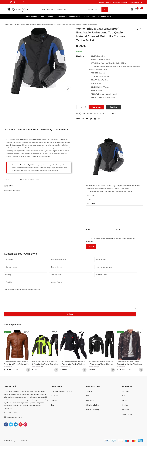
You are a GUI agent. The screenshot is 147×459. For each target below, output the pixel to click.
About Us (54, 400)
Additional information (28, 129)
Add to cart (96, 107)
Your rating (90, 195)
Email (118, 229)
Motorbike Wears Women (56, 362)
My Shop (125, 396)
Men (33, 362)
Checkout (125, 405)
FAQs (88, 396)
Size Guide (100, 113)
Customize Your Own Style (21, 165)
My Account (125, 391)
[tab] (9, 130)
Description (9, 129)
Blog (52, 405)
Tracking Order (127, 414)
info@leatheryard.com (14, 417)
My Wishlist (125, 409)
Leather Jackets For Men (24, 362)
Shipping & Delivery (93, 405)
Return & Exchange (93, 409)
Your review (91, 203)
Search (104, 9)
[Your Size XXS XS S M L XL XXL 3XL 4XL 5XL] (26, 282)
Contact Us (90, 400)
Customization (61, 129)
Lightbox (68, 88)
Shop (11, 24)
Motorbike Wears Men (42, 362)
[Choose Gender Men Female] (71, 267)
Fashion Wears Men (10, 362)
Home (6, 24)
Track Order (90, 391)
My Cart (124, 400)
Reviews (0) (46, 129)
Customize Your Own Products (61, 391)
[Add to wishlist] (26, 331)
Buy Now (113, 107)
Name (88, 229)
